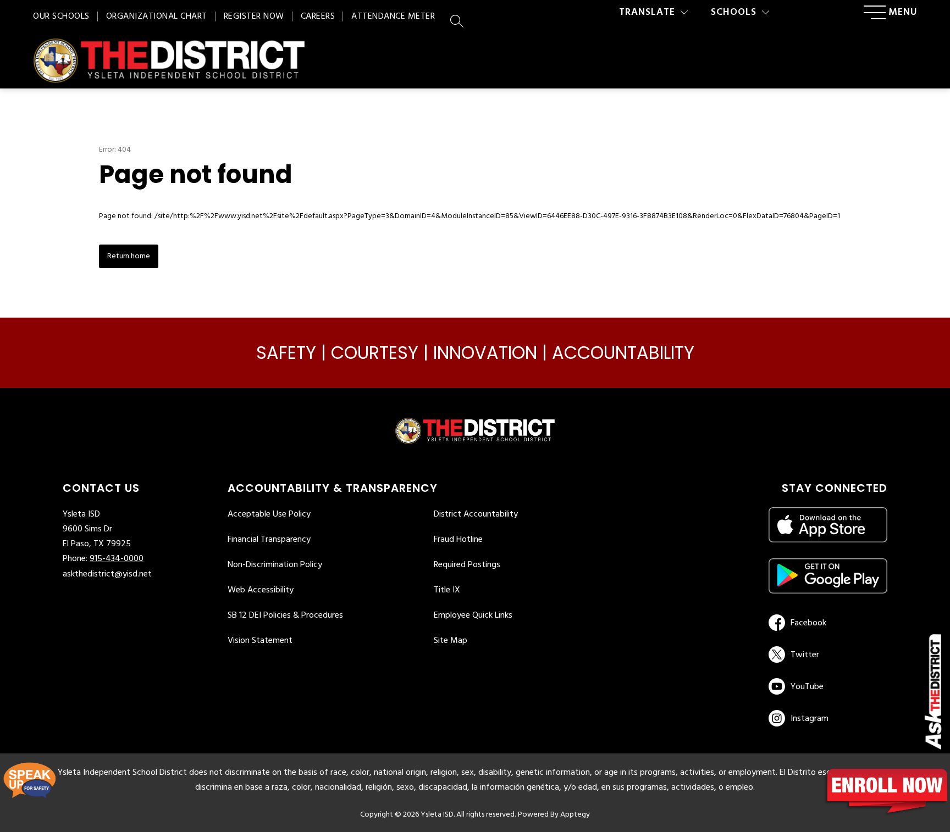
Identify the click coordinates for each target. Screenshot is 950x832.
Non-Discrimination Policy (275, 565)
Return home (128, 256)
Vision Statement (260, 641)
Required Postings (467, 565)
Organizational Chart (156, 16)
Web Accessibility (261, 590)
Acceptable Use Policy (269, 514)
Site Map (450, 641)
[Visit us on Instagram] (828, 718)
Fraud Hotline (458, 540)
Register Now (254, 16)
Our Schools (61, 16)
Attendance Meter (393, 16)
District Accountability (476, 514)
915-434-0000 (116, 559)
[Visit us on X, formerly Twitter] (826, 654)
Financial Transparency (269, 540)
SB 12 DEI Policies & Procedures (285, 615)
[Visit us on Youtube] (826, 686)
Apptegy (575, 814)
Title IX (447, 590)
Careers (318, 16)
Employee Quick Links (473, 615)
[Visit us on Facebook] (826, 622)
